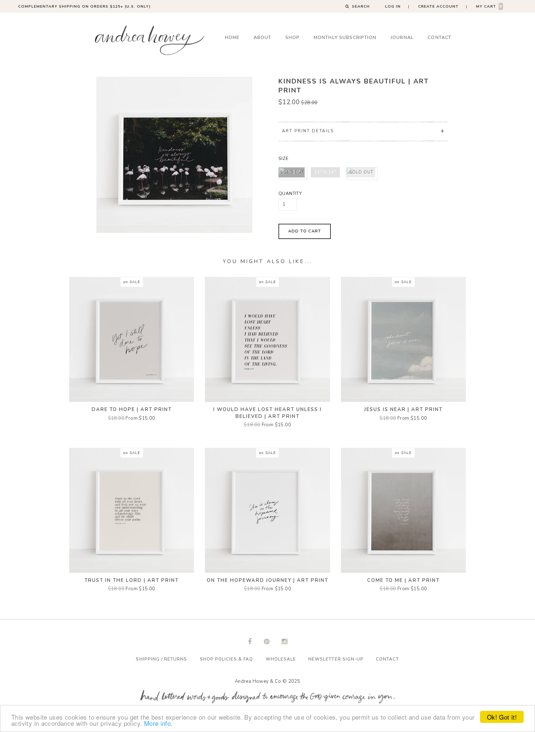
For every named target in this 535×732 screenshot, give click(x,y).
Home (232, 37)
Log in (393, 6)
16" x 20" (361, 172)
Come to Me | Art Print (403, 580)
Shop (292, 37)
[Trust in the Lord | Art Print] (131, 510)
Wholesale (281, 659)
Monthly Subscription (345, 37)
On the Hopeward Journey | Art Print (267, 580)
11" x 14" (325, 172)
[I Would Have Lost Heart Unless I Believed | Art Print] (267, 339)
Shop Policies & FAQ (226, 659)
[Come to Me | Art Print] (403, 510)
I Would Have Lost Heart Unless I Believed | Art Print (267, 412)
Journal (402, 37)
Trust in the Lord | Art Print (131, 580)
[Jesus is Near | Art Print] (403, 339)
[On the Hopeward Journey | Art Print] (267, 510)
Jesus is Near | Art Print (403, 409)
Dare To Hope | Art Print (132, 409)
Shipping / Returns (161, 659)
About (263, 37)
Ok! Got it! (502, 716)
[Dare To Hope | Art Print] (131, 339)
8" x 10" (292, 172)
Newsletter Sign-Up (336, 659)
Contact (439, 37)
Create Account (438, 6)
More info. (158, 723)
